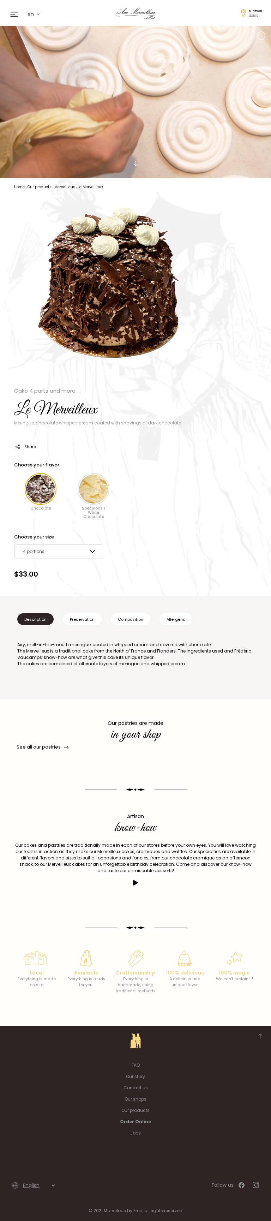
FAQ (136, 1065)
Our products (135, 1110)
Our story (135, 1076)
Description (35, 619)
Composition (130, 619)
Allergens (176, 619)
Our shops (135, 1099)
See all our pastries (39, 747)
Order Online (135, 1122)
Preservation (82, 619)
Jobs (135, 1133)
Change (253, 15)
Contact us (136, 1088)
